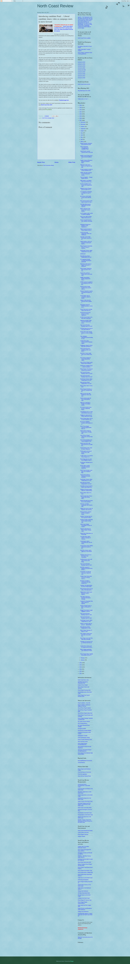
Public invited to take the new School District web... (85, 399)
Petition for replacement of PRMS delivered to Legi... (86, 416)
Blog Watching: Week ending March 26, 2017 (85, 257)
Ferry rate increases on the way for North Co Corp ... (86, 201)
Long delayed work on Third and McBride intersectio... (86, 412)
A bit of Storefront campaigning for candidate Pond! (84, 148)
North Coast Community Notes (85, 807)
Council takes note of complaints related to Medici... (85, 297)
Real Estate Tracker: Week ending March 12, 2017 (86, 480)
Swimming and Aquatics (83, 879)
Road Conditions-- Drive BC (84, 702)
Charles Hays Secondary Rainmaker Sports (83, 847)
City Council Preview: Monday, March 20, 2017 (86, 373)
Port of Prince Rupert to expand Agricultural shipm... (85, 359)
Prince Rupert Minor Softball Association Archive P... (86, 654)
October (82, 126)
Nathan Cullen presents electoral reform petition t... (86, 301)
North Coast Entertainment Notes (85, 830)
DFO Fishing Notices (82, 723)
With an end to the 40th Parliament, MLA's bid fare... (85, 395)
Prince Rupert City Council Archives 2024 (84, 696)
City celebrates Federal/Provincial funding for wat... (86, 337)
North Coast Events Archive (84, 84)
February (83, 657)
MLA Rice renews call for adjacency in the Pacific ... (86, 551)
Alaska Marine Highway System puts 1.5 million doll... (86, 432)
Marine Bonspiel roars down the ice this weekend (86, 501)
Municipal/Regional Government (85, 760)
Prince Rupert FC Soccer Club (84, 900)
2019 (80, 116)
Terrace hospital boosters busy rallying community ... (86, 221)
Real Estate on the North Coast (85, 812)
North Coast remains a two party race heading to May (86, 471)
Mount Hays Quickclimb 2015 (84, 862)
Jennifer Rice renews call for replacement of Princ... (86, 646)
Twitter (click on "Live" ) (83, 99)
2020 (80, 113)
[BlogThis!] (54, 116)
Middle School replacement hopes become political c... (86, 157)
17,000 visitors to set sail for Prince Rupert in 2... (86, 456)
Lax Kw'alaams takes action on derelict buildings (86, 214)
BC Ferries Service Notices (84, 721)
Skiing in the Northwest (83, 891)
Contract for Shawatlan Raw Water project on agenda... (86, 602)
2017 (80, 120)
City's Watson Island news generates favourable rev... (86, 635)
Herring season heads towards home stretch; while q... (85, 287)
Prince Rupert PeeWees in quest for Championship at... (86, 390)
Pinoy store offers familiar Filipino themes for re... (86, 217)
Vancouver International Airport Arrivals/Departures (84, 750)
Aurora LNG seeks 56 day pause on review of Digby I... (86, 333)
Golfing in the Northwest (83, 911)
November (83, 124)
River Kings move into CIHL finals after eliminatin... (86, 639)
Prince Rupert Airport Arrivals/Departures (82, 744)
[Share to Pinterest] (57, 116)
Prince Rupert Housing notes (84, 690)
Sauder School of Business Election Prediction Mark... (86, 161)
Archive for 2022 (81, 66)
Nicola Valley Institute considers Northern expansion (85, 467)
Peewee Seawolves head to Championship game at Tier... (86, 292)
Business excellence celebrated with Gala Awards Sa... (85, 582)
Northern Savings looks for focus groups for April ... (86, 517)
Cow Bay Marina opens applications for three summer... (85, 205)
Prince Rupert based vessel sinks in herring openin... (86, 589)
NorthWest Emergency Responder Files (83, 682)
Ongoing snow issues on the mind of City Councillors (85, 556)
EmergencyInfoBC (82, 728)
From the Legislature (82, 774)
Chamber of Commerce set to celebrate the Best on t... (86, 642)
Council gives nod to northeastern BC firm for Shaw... (86, 542)
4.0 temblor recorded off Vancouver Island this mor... (85, 573)
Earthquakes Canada (82, 735)
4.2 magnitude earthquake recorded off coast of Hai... (86, 193)
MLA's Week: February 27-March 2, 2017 (86, 631)
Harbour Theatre (81, 836)
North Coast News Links (83, 679)
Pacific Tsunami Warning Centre (85, 739)
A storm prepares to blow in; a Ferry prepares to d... (86, 170)
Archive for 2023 (81, 64)
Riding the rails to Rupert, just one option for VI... (85, 189)
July (82, 132)
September (83, 128)
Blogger (72, 961)
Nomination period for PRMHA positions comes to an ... (86, 306)
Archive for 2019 (81, 71)
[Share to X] (55, 116)
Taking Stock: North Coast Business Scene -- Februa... (86, 593)
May (82, 137)
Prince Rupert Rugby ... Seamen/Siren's (83, 903)
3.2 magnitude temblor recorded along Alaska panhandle (85, 260)
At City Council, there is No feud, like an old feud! (86, 318)
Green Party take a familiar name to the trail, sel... (86, 310)
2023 (80, 107)
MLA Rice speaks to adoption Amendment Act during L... (86, 568)
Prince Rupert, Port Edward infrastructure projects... (86, 369)
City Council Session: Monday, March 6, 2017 (86, 617)
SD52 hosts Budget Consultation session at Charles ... (86, 525)
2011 (80, 673)
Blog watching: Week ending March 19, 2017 (85, 383)
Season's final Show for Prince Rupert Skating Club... (85, 530)
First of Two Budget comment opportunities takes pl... (85, 427)
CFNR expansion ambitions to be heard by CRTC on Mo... (86, 283)
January (82, 660)
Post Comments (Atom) (48, 165)
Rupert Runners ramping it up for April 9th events (86, 144)
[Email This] (52, 116)
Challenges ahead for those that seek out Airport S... (86, 346)
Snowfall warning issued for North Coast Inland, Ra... (86, 486)
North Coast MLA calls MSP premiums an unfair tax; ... (86, 444)
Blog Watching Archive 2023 (84, 90)
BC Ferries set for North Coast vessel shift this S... (85, 197)
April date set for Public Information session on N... (85, 238)
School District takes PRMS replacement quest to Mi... (86, 547)
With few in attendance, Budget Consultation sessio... (85, 404)
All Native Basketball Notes (84, 893)
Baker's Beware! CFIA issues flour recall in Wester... (85, 210)
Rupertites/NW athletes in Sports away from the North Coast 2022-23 (85, 915)
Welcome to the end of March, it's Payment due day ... (86, 166)
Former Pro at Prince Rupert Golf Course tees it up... (86, 274)
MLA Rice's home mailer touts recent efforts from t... (86, 354)
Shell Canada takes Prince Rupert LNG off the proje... (86, 497)
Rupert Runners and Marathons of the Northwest (85, 909)
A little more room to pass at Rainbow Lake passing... (86, 509)
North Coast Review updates (84, 38)
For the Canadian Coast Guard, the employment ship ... (86, 185)
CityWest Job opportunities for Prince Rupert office (86, 586)
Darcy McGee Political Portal (84, 776)
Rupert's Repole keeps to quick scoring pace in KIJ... (86, 607)
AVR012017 (83, 253)
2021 (80, 111)
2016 (80, 662)
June (82, 135)
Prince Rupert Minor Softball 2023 (85, 872)
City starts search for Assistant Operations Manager (85, 598)
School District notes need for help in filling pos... (86, 448)
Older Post (71, 162)
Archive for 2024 (81, 62)
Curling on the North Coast (84, 898)
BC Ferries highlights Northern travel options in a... (86, 423)
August (82, 130)
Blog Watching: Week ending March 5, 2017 (85, 627)
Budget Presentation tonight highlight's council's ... (86, 611)
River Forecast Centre (83, 741)
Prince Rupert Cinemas (83, 834)
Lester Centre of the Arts (83, 832)
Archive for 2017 (81, 75)
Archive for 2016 (81, 77)
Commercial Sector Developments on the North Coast (84, 785)
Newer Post (41, 162)
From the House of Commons (84, 772)
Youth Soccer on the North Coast (85, 877)
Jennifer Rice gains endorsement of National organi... (86, 342)
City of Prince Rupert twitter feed (85, 713)
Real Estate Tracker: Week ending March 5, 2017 (86, 621)
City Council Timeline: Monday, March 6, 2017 (86, 564)
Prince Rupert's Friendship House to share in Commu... (86, 247)
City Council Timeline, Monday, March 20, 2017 (86, 325)
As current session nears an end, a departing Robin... (85, 408)
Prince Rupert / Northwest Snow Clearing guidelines (85, 53)
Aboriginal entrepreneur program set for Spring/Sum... (85, 225)
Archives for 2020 (82, 69)
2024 (80, 105)
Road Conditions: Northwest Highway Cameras (84, 705)
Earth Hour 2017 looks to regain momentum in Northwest (85, 265)
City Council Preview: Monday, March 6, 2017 (86, 614)
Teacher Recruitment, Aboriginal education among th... (85, 476)
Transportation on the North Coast (85, 814)
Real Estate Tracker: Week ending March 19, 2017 (86, 379)
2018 (80, 118)
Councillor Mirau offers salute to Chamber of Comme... (85, 538)
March (82, 141)
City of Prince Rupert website (84, 708)
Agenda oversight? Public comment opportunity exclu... (86, 321)
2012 (80, 671)
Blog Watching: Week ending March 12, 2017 (85, 483)
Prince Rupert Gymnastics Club (85, 870)
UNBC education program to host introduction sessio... (86, 174)
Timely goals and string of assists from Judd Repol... (86, 452)
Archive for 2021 (81, 68)
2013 (80, 669)
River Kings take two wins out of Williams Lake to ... (86, 460)
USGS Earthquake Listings (84, 737)
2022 (80, 109)
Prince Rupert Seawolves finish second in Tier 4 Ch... (86, 269)
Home (56, 162)
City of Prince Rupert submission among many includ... (86, 436)
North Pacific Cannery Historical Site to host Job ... (86, 152)
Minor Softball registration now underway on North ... (86, 650)
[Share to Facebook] (56, 116)
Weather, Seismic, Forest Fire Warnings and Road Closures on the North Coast (85, 821)
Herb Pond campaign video (48, 118)
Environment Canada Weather (84, 730)
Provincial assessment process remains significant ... (85, 314)
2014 (80, 667)
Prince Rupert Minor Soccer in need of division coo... (86, 419)
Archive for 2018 (81, 73)
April (82, 139)
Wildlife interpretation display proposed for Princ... (85, 278)
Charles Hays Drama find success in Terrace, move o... (86, 577)
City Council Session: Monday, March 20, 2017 (86, 376)
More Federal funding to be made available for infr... (86, 440)
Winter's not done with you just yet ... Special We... (86, 624)
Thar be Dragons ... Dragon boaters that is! (86, 178)
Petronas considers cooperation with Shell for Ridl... (86, 505)
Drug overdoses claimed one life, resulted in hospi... (85, 513)
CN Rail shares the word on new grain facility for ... (86, 329)
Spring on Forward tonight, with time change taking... (86, 490)
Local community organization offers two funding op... (85, 233)
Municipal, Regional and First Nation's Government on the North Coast (84, 804)
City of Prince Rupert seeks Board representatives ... (86, 363)
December (83, 122)
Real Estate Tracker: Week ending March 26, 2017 (86, 251)
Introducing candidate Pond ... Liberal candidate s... (86, 366)
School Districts (81, 762)
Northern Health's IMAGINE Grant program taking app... (86, 521)
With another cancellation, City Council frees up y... (86, 181)
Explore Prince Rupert (83, 685)
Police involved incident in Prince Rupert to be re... (86, 230)
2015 (80, 664)
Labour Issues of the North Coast (85, 801)
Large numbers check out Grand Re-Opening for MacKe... (86, 242)
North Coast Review (55, 6)
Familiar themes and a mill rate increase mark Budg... (86, 560)
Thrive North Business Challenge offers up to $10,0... (85, 350)
